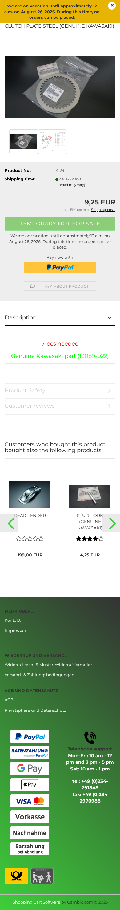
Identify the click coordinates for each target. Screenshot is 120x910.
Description (21, 317)
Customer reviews (30, 405)
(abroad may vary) (70, 185)
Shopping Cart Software (36, 902)
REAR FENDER (30, 515)
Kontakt (13, 620)
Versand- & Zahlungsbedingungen (39, 674)
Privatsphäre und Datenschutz (35, 710)
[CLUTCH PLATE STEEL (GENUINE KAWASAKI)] (60, 81)
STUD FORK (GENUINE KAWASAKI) (90, 522)
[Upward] (103, 900)
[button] (9, 523)
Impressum (16, 630)
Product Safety (25, 390)
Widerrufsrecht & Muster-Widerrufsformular (48, 664)
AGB (9, 699)
